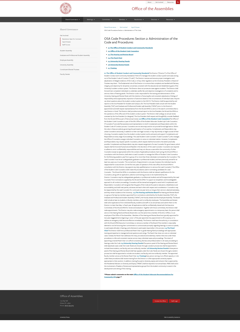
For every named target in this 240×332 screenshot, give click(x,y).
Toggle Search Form (178, 2)
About (149, 2)
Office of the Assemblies (152, 8)
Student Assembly (66, 50)
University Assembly (66, 65)
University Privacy (65, 317)
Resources (170, 2)
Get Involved (159, 2)
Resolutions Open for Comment (71, 39)
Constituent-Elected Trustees (69, 69)
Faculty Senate (65, 74)
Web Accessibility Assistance (172, 317)
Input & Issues (66, 42)
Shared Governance (69, 29)
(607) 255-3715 (69, 305)
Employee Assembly (66, 60)
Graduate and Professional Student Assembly (75, 55)
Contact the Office (160, 301)
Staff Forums (66, 45)
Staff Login (174, 301)
